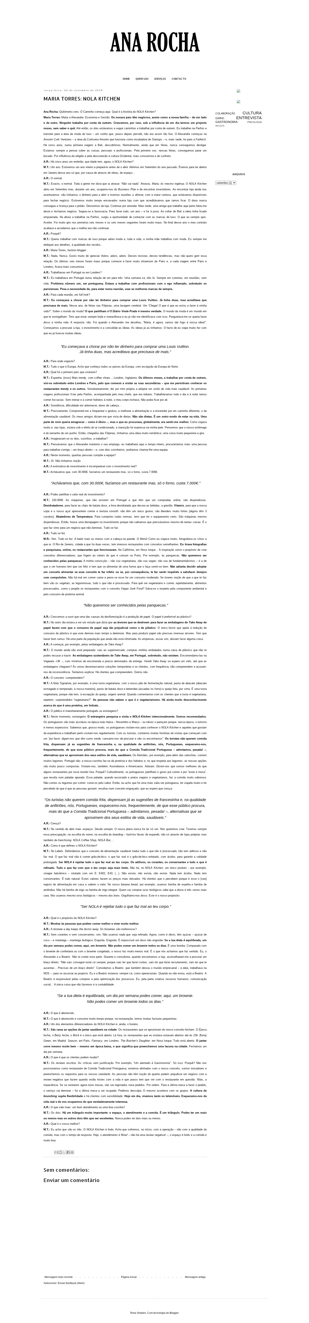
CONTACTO (179, 78)
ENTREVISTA (249, 118)
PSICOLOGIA (254, 122)
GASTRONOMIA (226, 122)
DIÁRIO (219, 118)
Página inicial (129, 1277)
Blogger (174, 1312)
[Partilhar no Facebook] (68, 1152)
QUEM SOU (142, 78)
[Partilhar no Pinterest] (72, 1152)
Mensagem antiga (195, 1277)
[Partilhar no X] (64, 1152)
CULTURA (252, 113)
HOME (126, 78)
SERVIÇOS (160, 78)
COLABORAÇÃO (225, 113)
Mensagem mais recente (59, 1277)
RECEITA (219, 126)
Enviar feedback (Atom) (71, 1283)
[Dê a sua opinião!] (60, 1152)
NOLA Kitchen (145, 111)
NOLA (93, 906)
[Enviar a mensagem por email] (56, 1152)
